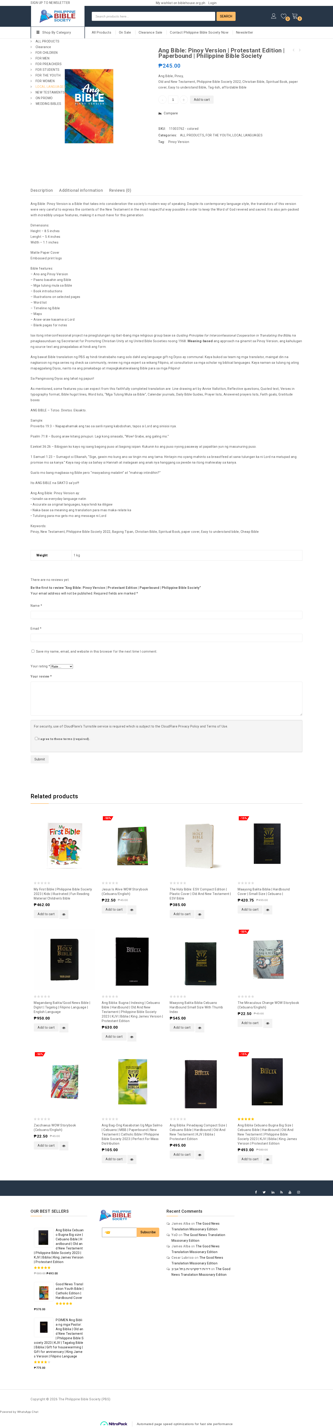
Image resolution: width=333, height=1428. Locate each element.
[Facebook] (256, 1192)
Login (212, 3)
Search (226, 16)
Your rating (40, 666)
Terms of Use (217, 726)
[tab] (44, 190)
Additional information (81, 190)
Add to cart (202, 99)
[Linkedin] (273, 1192)
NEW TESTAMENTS (50, 92)
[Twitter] (264, 1192)
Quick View (63, 914)
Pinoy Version (178, 142)
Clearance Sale (150, 32)
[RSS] (281, 1192)
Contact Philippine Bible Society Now (199, 32)
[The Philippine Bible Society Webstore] (58, 15)
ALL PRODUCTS (48, 41)
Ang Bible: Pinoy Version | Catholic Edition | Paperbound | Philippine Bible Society (299, 50)
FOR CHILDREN (47, 52)
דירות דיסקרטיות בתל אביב (190, 1269)
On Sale (125, 32)
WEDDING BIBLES (48, 104)
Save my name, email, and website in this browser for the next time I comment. (96, 651)
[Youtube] (290, 1192)
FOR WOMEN (45, 81)
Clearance (43, 47)
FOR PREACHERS (49, 64)
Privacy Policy (188, 726)
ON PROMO (44, 98)
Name (36, 605)
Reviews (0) (120, 190)
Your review (41, 676)
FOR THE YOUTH (48, 75)
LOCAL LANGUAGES (51, 86)
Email (36, 628)
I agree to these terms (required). (64, 739)
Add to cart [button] (46, 914)
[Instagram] (299, 1192)
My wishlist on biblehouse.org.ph (180, 3)
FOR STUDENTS (48, 69)
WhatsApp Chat (28, 1411)
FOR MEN (43, 58)
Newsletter (244, 32)
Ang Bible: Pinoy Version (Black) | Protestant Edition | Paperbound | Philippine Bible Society (293, 50)
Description (42, 190)
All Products (101, 32)
